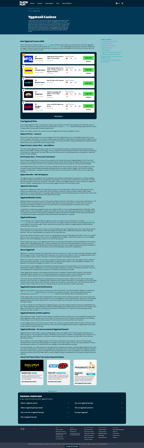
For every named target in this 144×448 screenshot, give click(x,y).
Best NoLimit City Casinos (29, 381)
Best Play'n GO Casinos (54, 381)
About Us (115, 431)
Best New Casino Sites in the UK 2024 (61, 434)
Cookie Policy (116, 433)
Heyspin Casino (102, 431)
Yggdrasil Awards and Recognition (111, 54)
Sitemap (115, 437)
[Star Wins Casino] (28, 107)
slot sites (66, 126)
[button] (118, 3)
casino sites (46, 45)
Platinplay (22, 391)
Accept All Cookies (72, 446)
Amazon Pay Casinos (89, 433)
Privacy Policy (116, 435)
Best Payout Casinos (61, 431)
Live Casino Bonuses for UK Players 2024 (75, 434)
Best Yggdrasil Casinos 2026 (109, 41)
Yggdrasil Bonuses (107, 48)
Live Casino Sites (60, 438)
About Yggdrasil (106, 50)
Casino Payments (88, 429)
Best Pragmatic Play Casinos (83, 383)
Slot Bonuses (73, 431)
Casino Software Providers (40, 391)
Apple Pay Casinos (88, 435)
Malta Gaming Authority (27, 292)
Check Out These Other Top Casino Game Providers (111, 61)
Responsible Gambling (118, 429)
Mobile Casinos (59, 436)
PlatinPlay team (55, 46)
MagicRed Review (103, 433)
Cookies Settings (112, 444)
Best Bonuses (73, 429)
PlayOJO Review (102, 437)
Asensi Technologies (45, 310)
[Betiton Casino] (28, 83)
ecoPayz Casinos (88, 439)
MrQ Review (101, 435)
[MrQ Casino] (28, 59)
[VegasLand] (28, 94)
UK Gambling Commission (46, 294)
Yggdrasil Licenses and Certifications (112, 52)
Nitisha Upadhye (36, 8)
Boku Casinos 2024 (89, 437)
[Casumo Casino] (28, 70)
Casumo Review (102, 429)
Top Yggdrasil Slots (107, 43)
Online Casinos (29, 391)
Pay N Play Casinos (89, 431)
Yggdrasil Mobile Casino (108, 45)
